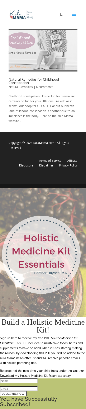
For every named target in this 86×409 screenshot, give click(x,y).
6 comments (44, 87)
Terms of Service (49, 161)
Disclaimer (46, 165)
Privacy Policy (68, 165)
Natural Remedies (21, 87)
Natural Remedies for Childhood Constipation (34, 81)
